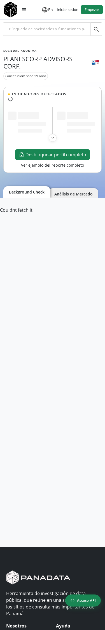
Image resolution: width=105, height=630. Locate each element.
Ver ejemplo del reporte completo (52, 165)
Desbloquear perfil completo (55, 155)
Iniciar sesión (67, 9)
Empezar (92, 9)
